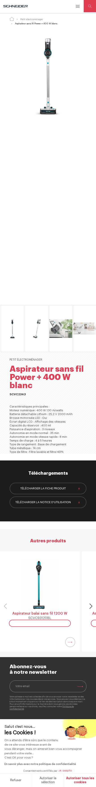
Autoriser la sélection (48, 780)
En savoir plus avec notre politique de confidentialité (40, 764)
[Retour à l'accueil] (12, 19)
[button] (91, 606)
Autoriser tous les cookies (80, 780)
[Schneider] (15, 6)
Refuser (15, 780)
